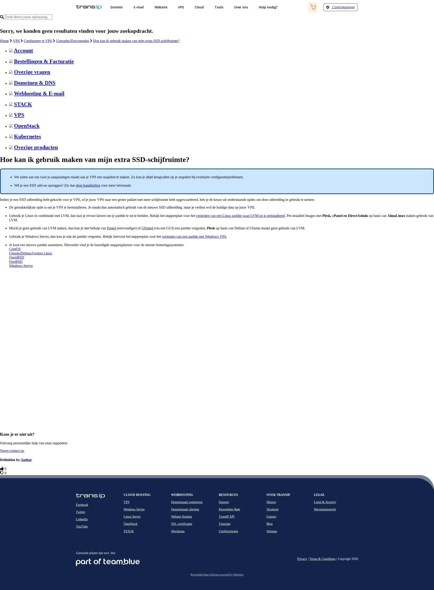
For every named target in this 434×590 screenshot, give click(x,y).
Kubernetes (27, 136)
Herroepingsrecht (325, 509)
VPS (16, 41)
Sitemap (272, 531)
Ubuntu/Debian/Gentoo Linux (30, 253)
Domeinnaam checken (185, 509)
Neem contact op (12, 451)
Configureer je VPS (38, 41)
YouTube (82, 526)
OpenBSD (16, 257)
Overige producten (36, 147)
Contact (271, 516)
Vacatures (272, 509)
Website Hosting (181, 516)
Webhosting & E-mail (39, 93)
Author (26, 460)
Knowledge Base (229, 509)
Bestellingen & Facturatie (44, 61)
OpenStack (27, 126)
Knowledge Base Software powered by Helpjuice (217, 574)
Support (224, 502)
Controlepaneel (343, 7)
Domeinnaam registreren (187, 502)
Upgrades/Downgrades (72, 41)
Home (4, 41)
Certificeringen (228, 531)
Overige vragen (32, 72)
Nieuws (271, 502)
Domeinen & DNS (34, 83)
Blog (270, 524)
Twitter (80, 512)
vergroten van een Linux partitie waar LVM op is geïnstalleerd (240, 216)
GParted (147, 228)
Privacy (302, 559)
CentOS (15, 249)
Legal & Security (325, 502)
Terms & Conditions (322, 559)
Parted (111, 228)
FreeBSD (16, 262)
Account (23, 50)
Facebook (82, 505)
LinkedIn (82, 519)
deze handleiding (88, 185)
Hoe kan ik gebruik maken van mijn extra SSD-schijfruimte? (136, 41)
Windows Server (21, 266)
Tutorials (224, 524)
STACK (23, 104)
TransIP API (227, 516)
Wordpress (177, 531)
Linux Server (132, 516)
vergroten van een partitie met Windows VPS (194, 236)
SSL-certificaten (181, 524)
